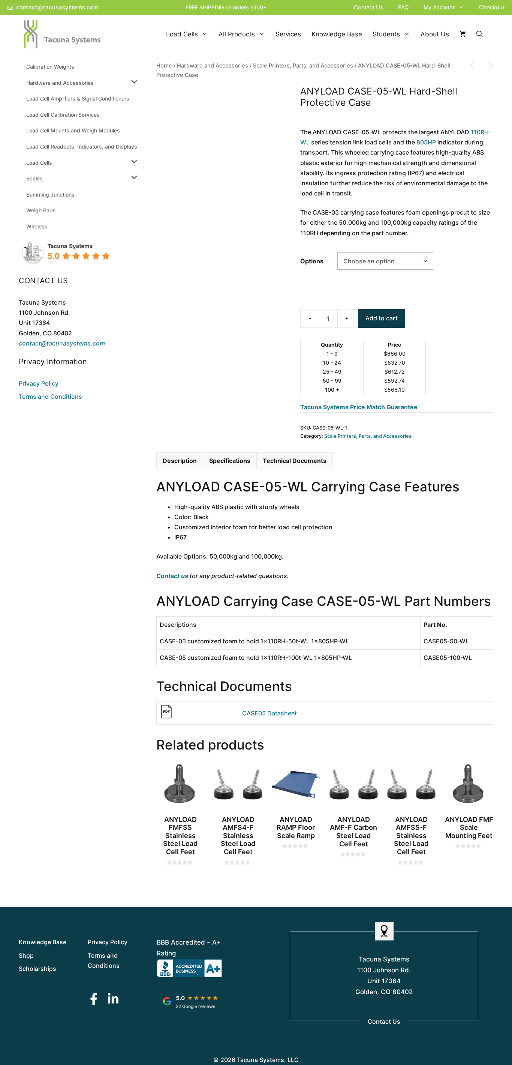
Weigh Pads (41, 210)
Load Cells (182, 34)
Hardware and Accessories (212, 65)
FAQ (403, 7)
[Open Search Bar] (479, 34)
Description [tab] (180, 460)
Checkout (492, 7)
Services (288, 34)
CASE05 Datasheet (269, 713)
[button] (463, 7)
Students (386, 34)
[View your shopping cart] (462, 34)
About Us (435, 34)
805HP (426, 142)
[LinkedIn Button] (113, 999)
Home (164, 65)
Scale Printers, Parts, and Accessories (303, 65)
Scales (34, 178)
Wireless (37, 226)
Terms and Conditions (50, 396)
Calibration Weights (50, 66)
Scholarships (37, 968)
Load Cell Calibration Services (63, 114)
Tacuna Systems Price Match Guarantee (359, 407)
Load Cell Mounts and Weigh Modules (73, 130)
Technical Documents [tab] (294, 460)
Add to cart (381, 318)
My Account (439, 7)
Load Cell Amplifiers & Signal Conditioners (77, 98)
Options (311, 261)
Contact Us (368, 7)
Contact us (172, 576)
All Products (237, 34)
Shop (26, 955)
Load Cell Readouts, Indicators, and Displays (81, 146)
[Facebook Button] (94, 999)
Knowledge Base (336, 34)
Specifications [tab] (229, 460)
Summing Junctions (50, 194)
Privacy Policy (38, 383)
